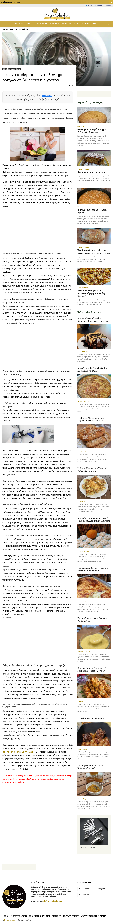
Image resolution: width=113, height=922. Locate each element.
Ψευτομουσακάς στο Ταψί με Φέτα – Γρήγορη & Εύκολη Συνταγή (91, 293)
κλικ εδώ (47, 95)
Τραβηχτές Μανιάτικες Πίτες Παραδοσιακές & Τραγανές (91, 419)
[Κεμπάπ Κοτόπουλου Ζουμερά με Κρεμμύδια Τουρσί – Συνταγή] (94, 686)
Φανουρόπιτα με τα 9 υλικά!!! (92, 172)
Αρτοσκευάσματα (83, 452)
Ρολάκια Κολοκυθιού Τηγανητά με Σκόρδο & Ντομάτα (93, 469)
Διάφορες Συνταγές (83, 169)
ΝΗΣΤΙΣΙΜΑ (54, 24)
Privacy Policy (71, 916)
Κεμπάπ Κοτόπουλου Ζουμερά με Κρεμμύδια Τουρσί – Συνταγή (93, 669)
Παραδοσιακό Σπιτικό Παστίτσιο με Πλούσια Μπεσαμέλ (92, 569)
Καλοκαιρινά (81, 502)
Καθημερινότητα (14, 69)
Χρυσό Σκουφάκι (10, 920)
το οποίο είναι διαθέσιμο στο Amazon (19, 752)
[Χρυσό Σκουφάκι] (56, 14)
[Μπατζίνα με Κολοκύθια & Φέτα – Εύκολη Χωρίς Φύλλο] (94, 386)
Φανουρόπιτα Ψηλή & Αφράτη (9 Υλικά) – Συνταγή (92, 130)
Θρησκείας (80, 126)
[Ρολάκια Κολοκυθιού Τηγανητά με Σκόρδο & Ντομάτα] (94, 487)
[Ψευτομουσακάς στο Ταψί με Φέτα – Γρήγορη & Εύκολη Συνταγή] (94, 276)
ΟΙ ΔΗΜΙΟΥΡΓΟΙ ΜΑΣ (89, 24)
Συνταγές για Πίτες (83, 401)
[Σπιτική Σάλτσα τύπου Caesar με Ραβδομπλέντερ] (94, 637)
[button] (108, 24)
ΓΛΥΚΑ (29, 24)
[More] (56, 797)
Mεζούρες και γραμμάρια (93, 916)
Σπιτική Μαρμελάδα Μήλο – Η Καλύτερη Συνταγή (92, 767)
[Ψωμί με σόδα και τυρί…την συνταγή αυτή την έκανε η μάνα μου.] (94, 236)
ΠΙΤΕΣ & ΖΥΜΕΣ (41, 24)
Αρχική (5, 29)
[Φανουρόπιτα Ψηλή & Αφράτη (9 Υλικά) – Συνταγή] (94, 115)
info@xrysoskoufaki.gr (52, 901)
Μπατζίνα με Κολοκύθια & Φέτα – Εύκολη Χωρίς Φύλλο (93, 369)
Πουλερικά (80, 701)
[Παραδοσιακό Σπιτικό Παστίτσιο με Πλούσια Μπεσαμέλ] (94, 586)
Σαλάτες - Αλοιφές (83, 652)
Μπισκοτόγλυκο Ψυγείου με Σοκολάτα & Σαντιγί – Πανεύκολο (93, 319)
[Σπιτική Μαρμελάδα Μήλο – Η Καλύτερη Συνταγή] (94, 784)
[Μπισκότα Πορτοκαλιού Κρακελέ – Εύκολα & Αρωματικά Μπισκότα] (94, 536)
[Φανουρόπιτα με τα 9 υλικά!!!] (94, 158)
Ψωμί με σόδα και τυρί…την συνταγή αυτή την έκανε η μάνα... (93, 251)
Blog (12, 29)
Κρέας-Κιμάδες (82, 288)
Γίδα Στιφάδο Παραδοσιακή (90, 718)
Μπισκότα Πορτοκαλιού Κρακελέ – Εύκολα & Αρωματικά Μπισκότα (93, 519)
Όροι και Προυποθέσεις (15, 916)
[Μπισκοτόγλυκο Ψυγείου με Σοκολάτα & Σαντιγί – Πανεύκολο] (94, 336)
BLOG (76, 24)
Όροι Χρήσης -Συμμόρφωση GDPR (45, 916)
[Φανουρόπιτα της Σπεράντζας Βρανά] (94, 196)
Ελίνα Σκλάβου (82, 602)
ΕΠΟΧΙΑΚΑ (66, 24)
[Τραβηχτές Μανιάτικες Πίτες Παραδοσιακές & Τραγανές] (94, 436)
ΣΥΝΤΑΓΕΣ (19, 24)
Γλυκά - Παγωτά (82, 352)
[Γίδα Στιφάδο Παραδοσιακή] (94, 734)
